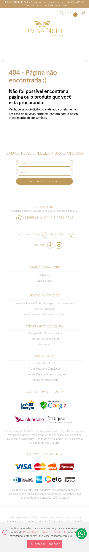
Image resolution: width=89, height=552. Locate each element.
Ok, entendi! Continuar (44, 544)
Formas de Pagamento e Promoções (44, 374)
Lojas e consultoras (28, 234)
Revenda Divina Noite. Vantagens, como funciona (45, 303)
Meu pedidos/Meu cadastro (45, 333)
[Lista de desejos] (61, 12)
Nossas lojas (44, 281)
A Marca (44, 275)
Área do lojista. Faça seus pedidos (44, 314)
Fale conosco (44, 344)
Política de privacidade (44, 380)
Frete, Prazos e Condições (44, 368)
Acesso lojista (58, 234)
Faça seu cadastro (44, 309)
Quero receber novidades (44, 181)
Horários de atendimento (44, 339)
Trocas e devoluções (44, 363)
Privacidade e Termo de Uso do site (45, 532)
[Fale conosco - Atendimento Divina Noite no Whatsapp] (81, 533)
